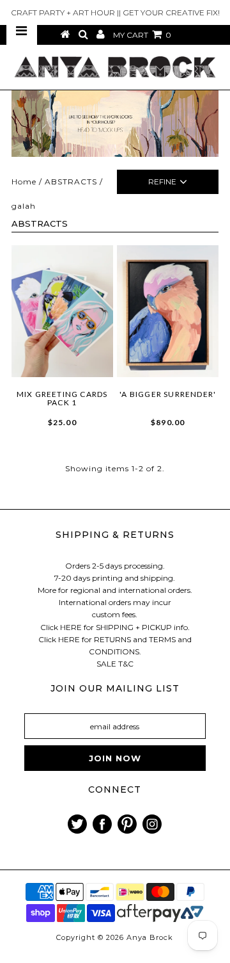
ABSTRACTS (71, 181)
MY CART (142, 35)
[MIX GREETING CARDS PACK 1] (62, 311)
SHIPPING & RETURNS (115, 534)
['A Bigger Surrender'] (167, 311)
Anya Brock (149, 937)
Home (24, 181)
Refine (162, 181)
